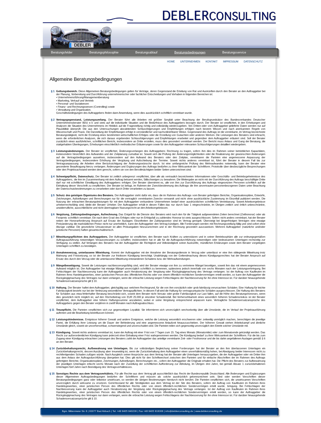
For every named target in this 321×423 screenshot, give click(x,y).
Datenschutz (253, 61)
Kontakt (212, 61)
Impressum (230, 61)
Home (171, 61)
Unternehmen (190, 61)
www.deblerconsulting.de (208, 411)
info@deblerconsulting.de (179, 411)
